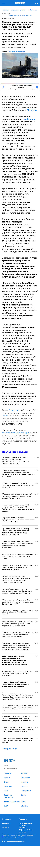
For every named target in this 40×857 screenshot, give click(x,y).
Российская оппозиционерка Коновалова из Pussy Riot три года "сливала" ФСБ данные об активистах (17, 545)
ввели (5, 416)
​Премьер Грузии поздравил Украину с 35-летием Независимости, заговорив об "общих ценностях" (15, 460)
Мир (9, 13)
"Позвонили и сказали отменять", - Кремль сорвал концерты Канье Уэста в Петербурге (17, 496)
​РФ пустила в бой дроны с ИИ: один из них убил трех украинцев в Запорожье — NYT (18, 602)
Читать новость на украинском (20, 16)
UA (36, 3)
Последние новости (15, 452)
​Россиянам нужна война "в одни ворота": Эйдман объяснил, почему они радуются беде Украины (18, 730)
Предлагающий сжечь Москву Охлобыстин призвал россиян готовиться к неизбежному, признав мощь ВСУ (16, 532)
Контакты (6, 828)
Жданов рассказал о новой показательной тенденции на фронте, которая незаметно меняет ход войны (18, 473)
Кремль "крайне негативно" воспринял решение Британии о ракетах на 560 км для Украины (17, 591)
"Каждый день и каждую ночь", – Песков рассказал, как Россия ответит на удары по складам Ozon (18, 719)
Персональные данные (25, 824)
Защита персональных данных (25, 830)
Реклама (23, 819)
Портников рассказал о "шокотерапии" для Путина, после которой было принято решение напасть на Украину (17, 696)
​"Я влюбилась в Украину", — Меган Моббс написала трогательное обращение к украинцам (18, 624)
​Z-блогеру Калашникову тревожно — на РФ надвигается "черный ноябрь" (17, 556)
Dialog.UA (32, 110)
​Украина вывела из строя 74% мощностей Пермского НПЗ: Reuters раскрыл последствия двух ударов (18, 508)
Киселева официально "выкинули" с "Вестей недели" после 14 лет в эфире (18, 740)
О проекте (6, 819)
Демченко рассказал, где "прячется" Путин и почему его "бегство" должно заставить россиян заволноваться (16, 579)
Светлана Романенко (16, 52)
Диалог (4, 13)
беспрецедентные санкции (16, 433)
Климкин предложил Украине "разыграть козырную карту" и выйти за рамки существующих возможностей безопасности (16, 646)
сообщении (29, 119)
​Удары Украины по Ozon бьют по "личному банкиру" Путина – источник (17, 673)
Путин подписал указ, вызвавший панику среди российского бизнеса (17, 613)
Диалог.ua (5, 837)
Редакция (6, 823)
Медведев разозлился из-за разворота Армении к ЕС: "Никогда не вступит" (18, 485)
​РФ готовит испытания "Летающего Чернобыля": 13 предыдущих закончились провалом (18, 635)
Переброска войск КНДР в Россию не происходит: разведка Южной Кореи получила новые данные (18, 708)
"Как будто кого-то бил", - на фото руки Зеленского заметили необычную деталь (17, 567)
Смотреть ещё (9, 749)
